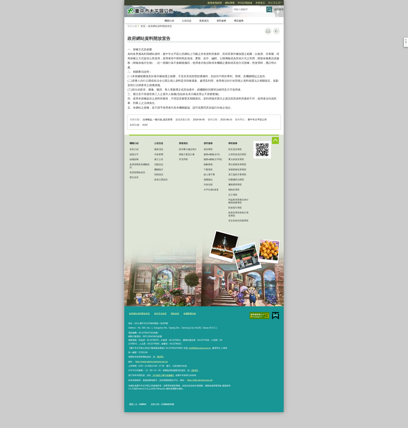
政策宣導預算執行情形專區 (238, 214)
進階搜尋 (279, 9)
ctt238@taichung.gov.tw (200, 348)
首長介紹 (134, 149)
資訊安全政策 (160, 313)
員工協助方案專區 (237, 174)
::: (123, 1)
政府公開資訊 (161, 179)
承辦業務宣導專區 (237, 169)
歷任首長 (134, 177)
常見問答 (183, 159)
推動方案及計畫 (187, 154)
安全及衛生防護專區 (238, 220)
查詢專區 (208, 149)
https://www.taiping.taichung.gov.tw (151, 361)
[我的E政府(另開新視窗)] (275, 315)
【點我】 (194, 370)
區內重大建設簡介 (188, 149)
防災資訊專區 (235, 149)
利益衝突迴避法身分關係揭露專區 (238, 201)
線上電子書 (209, 174)
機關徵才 (158, 169)
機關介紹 (169, 20)
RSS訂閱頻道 (245, 2)
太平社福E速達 (211, 189)
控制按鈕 (275, 140)
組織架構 (134, 159)
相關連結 (208, 179)
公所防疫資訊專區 (237, 154)
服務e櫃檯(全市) (212, 154)
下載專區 (208, 169)
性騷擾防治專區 (236, 179)
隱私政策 (175, 313)
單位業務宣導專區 (237, 164)
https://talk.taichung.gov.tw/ (200, 380)
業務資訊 (204, 20)
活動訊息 (158, 164)
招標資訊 (158, 174)
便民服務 (221, 20)
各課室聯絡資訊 (137, 172)
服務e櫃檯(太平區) (213, 159)
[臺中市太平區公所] (174, 11)
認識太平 (134, 154)
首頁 (143, 26)
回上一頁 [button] (276, 31)
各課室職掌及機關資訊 (140, 166)
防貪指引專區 (235, 207)
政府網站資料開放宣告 (160, 26)
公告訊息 (186, 20)
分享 (406, 39)
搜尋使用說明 (215, 2)
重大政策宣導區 (236, 159)
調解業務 (208, 164)
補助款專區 (234, 189)
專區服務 (239, 20)
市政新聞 (158, 154)
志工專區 (232, 194)
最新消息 (158, 149)
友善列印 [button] (268, 31)
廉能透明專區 (235, 184)
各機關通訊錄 (189, 313)
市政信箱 (208, 184)
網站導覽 (230, 2)
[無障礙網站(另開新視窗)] (259, 315)
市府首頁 (260, 2)
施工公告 (158, 159)
